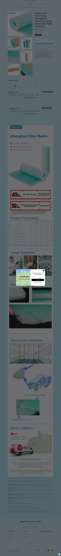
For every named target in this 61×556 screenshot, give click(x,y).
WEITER (38, 279)
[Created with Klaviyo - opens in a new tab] (30, 286)
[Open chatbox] (59, 554)
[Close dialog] (43, 270)
